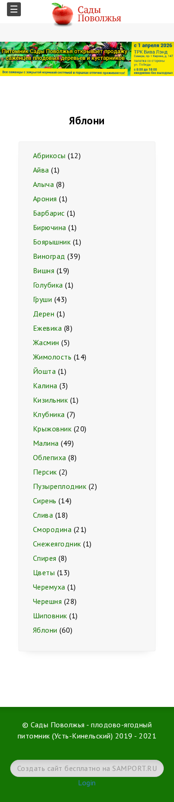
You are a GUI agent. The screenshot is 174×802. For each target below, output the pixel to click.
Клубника (49, 414)
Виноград (49, 256)
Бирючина (49, 227)
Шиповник (50, 615)
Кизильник (50, 399)
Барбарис (49, 213)
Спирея (45, 558)
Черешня (47, 601)
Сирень (45, 500)
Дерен (43, 313)
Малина (46, 443)
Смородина (52, 529)
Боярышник (52, 241)
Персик (45, 471)
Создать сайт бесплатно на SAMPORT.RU (87, 768)
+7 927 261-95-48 (164, 14)
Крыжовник (52, 428)
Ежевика (47, 328)
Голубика (48, 284)
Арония (45, 198)
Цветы (44, 572)
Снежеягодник (57, 543)
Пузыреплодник (59, 486)
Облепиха (49, 457)
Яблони (45, 630)
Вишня (43, 270)
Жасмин (46, 342)
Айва (41, 169)
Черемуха (49, 586)
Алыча (43, 184)
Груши (42, 299)
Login (87, 782)
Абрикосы (49, 155)
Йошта (44, 371)
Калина (45, 385)
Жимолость (52, 356)
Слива (43, 515)
